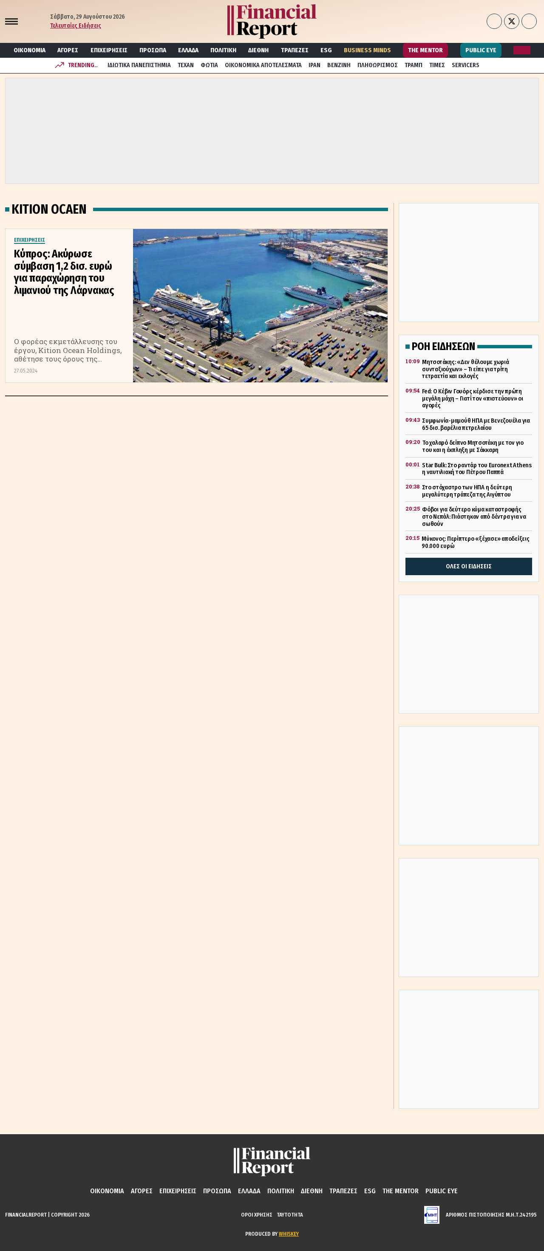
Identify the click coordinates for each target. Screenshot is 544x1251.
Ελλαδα (188, 50)
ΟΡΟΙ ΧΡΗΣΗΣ (256, 1214)
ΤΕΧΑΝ (186, 65)
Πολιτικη (223, 50)
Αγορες (67, 50)
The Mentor (425, 50)
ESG (326, 50)
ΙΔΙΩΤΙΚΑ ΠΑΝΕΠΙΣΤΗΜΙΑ (139, 65)
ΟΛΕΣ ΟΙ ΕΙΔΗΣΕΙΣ (469, 566)
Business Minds (367, 50)
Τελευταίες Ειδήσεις (75, 25)
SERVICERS (465, 65)
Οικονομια (29, 50)
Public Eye (480, 50)
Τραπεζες (295, 50)
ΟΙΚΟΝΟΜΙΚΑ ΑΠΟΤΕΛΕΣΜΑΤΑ (263, 65)
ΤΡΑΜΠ (413, 65)
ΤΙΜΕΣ (437, 65)
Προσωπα (152, 50)
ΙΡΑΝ (314, 65)
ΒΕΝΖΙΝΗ (339, 65)
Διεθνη (258, 50)
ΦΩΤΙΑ (209, 65)
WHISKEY (289, 1234)
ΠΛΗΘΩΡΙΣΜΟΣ (377, 65)
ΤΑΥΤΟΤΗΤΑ (290, 1214)
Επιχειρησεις (109, 50)
